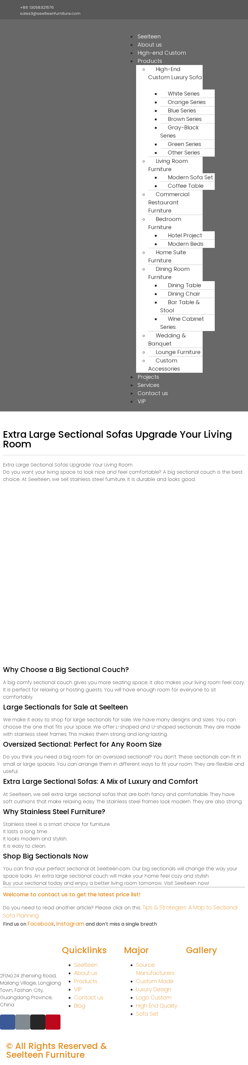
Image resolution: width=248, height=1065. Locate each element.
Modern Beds (186, 244)
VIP (142, 401)
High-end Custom (162, 53)
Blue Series (182, 110)
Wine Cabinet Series (182, 323)
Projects (148, 377)
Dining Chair (184, 293)
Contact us (153, 393)
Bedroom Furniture (164, 223)
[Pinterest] (226, 7)
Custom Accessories (164, 364)
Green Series (184, 144)
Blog (79, 1005)
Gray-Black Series (179, 131)
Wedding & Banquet (167, 339)
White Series (184, 93)
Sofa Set (147, 1014)
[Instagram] (207, 7)
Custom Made (155, 981)
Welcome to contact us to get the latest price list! (72, 894)
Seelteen (149, 36)
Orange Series (187, 102)
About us (150, 44)
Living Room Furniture (168, 165)
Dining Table (184, 285)
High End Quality (156, 1005)
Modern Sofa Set (190, 177)
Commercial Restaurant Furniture (168, 202)
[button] (178, 28)
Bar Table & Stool (180, 306)
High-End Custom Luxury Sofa (175, 73)
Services (148, 385)
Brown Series (185, 119)
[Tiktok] (216, 7)
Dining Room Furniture (169, 273)
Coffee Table (186, 186)
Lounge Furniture (178, 352)
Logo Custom (153, 997)
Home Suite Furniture (167, 256)
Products (85, 981)
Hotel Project (185, 235)
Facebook (41, 923)
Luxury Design (153, 989)
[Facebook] (197, 7)
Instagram (70, 923)
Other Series (184, 152)
